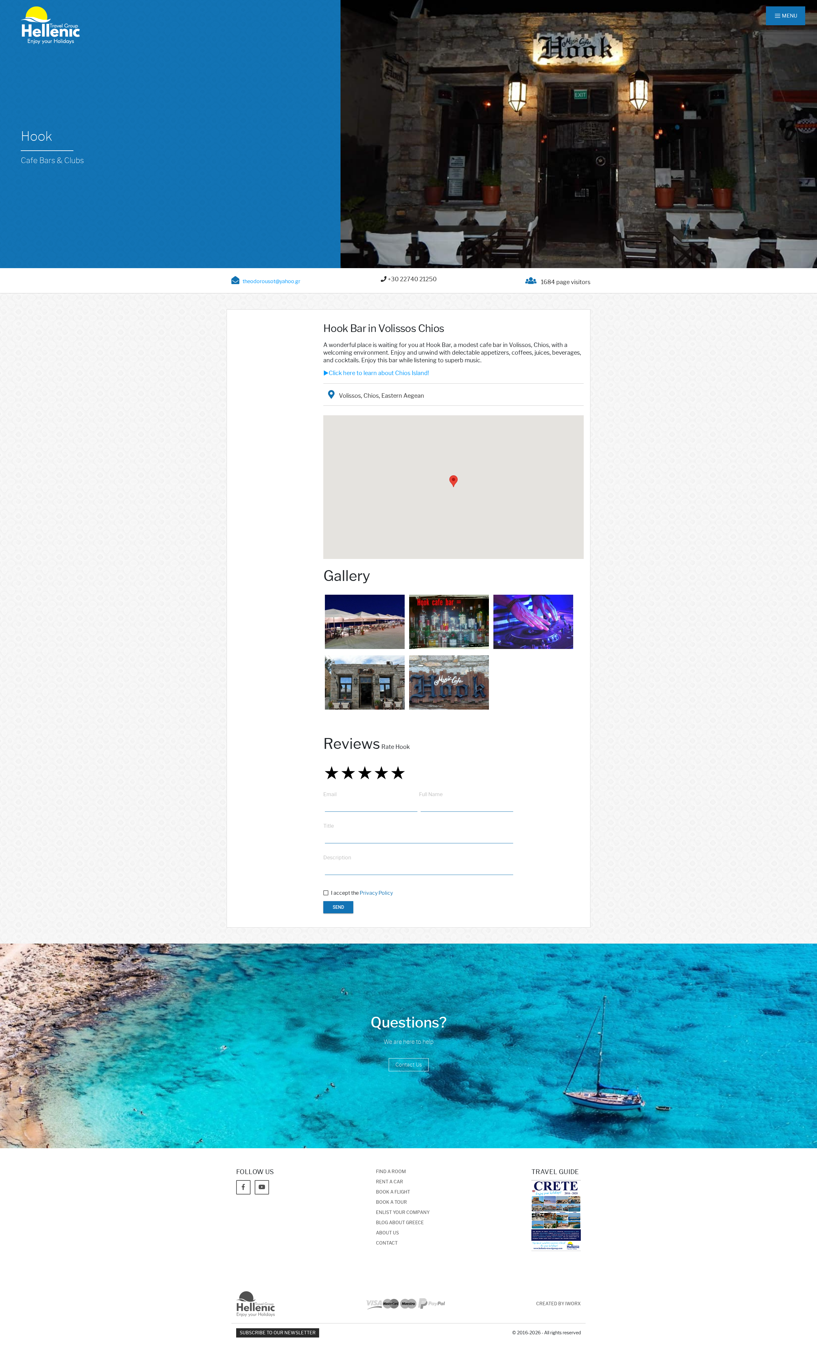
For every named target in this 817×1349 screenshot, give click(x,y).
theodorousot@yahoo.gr (271, 281)
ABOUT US (387, 1233)
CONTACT (387, 1243)
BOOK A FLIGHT (393, 1192)
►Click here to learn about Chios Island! (376, 373)
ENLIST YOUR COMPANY (403, 1212)
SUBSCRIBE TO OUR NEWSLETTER (278, 1333)
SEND (338, 907)
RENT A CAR (389, 1182)
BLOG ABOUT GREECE (400, 1222)
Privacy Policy (376, 893)
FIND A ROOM (391, 1171)
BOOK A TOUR (391, 1202)
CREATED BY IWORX (558, 1304)
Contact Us (408, 1065)
